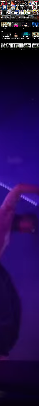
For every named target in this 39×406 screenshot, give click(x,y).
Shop (18, 1)
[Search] (29, 1)
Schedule (15, 1)
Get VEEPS (35, 1)
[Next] (37, 25)
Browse (11, 1)
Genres (21, 1)
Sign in (32, 1)
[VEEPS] (3, 1)
